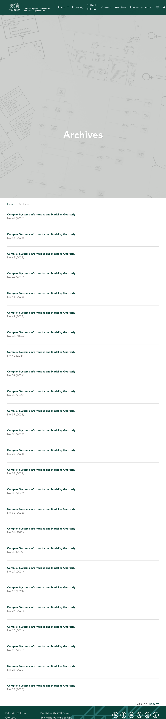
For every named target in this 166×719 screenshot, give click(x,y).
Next (152, 703)
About (62, 7)
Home (10, 204)
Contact (10, 717)
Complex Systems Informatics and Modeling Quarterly (41, 214)
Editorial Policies (92, 7)
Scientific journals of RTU (56, 717)
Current (106, 7)
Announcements (140, 7)
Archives (120, 7)
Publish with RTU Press (55, 713)
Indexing (77, 7)
